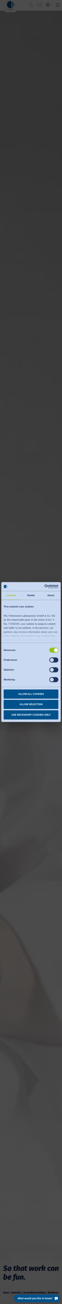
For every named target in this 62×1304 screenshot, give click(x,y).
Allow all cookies (31, 694)
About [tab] (50, 595)
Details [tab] (31, 595)
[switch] (53, 659)
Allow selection (31, 704)
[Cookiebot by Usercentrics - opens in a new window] (44, 586)
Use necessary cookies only (31, 714)
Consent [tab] (11, 595)
